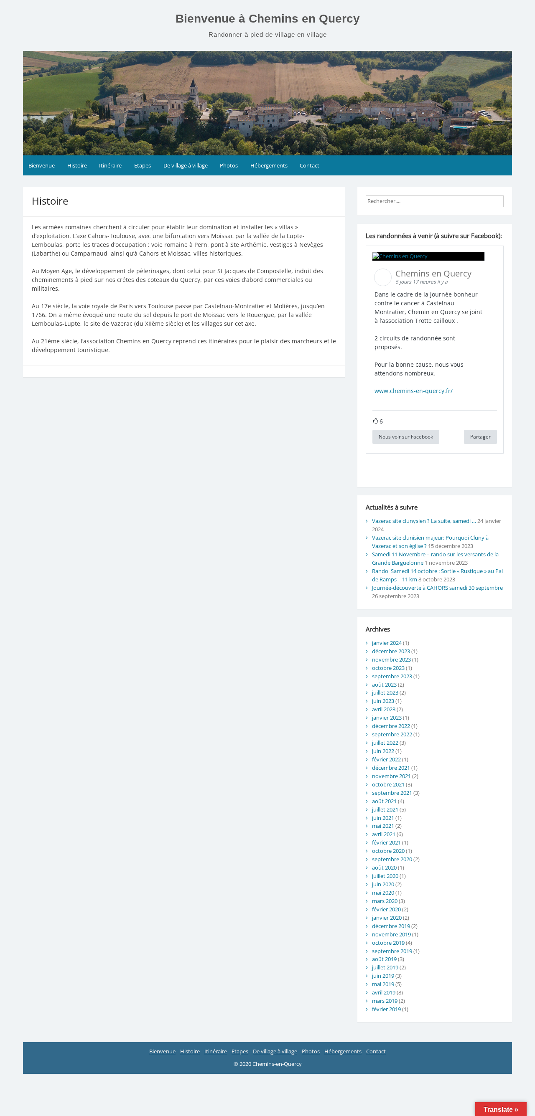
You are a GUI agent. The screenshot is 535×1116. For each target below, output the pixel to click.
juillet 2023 (385, 692)
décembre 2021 (391, 767)
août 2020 (384, 867)
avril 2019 (383, 992)
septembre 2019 (392, 951)
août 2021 (384, 801)
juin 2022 (383, 751)
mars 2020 (384, 901)
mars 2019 (384, 1000)
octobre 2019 (388, 942)
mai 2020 (383, 892)
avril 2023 (383, 709)
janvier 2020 (387, 917)
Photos (229, 165)
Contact (309, 165)
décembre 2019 (391, 926)
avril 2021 (383, 834)
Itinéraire (110, 165)
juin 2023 (383, 701)
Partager (480, 436)
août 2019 (384, 959)
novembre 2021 (391, 776)
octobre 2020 (388, 851)
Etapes (142, 165)
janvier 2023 (387, 717)
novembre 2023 (391, 659)
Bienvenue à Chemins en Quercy (268, 18)
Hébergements (269, 165)
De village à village (185, 165)
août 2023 (384, 684)
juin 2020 (383, 884)
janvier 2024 (387, 643)
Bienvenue (41, 165)
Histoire (77, 165)
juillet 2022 (385, 742)
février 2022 (386, 759)
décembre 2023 (391, 651)
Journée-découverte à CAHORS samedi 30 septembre (437, 587)
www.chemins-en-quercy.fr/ (413, 391)
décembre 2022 (391, 726)
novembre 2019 (391, 934)
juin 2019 (383, 975)
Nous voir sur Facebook (406, 436)
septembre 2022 (392, 734)
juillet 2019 (385, 967)
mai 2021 (383, 825)
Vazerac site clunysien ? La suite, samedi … (424, 521)
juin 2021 (383, 818)
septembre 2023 (392, 676)
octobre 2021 (388, 784)
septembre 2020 (392, 859)
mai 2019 (383, 984)
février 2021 (386, 842)
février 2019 (386, 1009)
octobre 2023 (388, 668)
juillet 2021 (385, 809)
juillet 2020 (385, 876)
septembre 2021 (392, 792)
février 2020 (386, 909)
